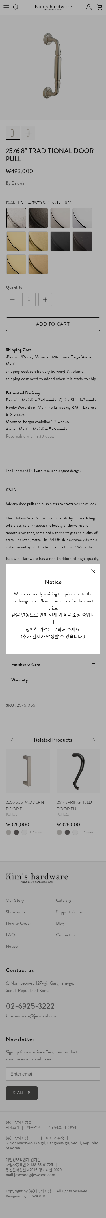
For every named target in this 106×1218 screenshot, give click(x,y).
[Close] (93, 571)
